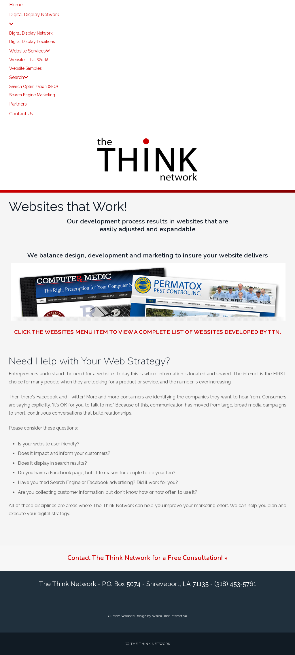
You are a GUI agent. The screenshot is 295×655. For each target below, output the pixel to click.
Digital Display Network (30, 33)
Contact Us (21, 113)
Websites (59, 332)
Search (16, 77)
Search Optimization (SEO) (33, 86)
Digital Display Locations (32, 41)
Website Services (27, 51)
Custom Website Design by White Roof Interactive (147, 616)
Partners (18, 104)
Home (15, 4)
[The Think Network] (147, 158)
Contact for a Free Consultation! (147, 557)
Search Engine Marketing (32, 95)
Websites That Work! (28, 59)
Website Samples (25, 68)
